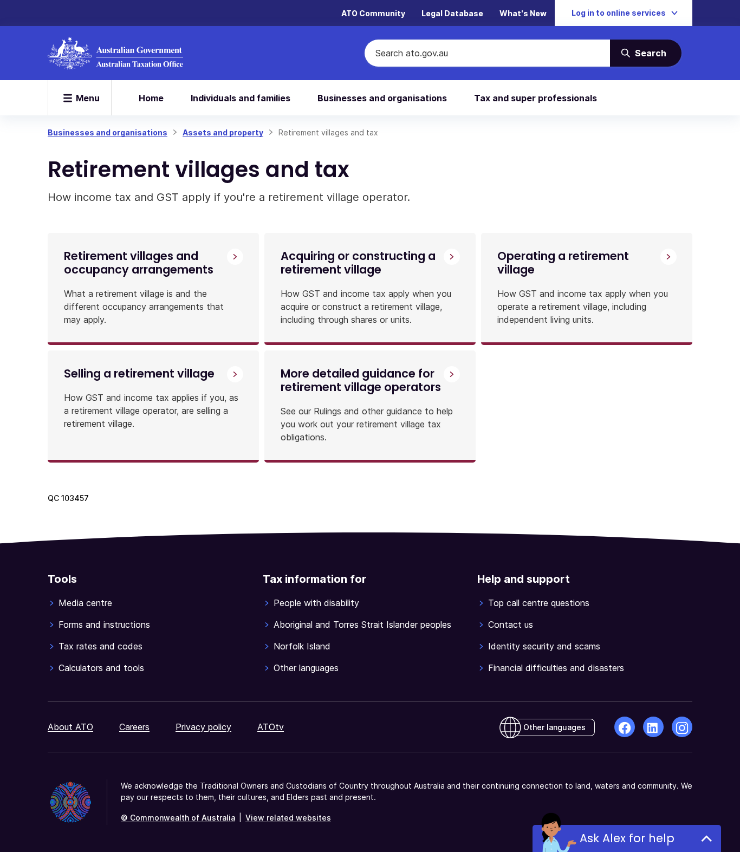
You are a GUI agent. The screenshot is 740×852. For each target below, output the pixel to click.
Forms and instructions (104, 624)
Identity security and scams (544, 646)
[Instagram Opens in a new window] (682, 727)
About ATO (70, 726)
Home (151, 98)
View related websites (288, 817)
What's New (523, 13)
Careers (134, 726)
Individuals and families (240, 98)
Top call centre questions (538, 602)
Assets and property (223, 132)
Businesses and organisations (382, 98)
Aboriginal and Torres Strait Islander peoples (362, 624)
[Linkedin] (653, 727)
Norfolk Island (302, 646)
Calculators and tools (101, 667)
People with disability (316, 602)
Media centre (85, 602)
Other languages (306, 667)
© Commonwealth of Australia (178, 817)
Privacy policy (203, 726)
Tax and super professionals (535, 98)
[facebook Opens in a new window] (624, 727)
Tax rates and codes (100, 646)
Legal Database (452, 13)
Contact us (510, 624)
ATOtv (270, 726)
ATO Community (373, 13)
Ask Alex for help (627, 838)
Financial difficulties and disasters (556, 667)
